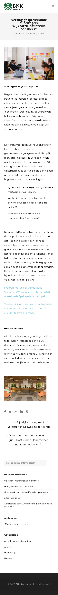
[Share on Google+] (15, 411)
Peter (32, 34)
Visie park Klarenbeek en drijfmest (21, 481)
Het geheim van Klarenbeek (18, 486)
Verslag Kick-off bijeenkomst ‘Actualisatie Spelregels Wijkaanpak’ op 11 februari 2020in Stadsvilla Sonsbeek (28, 308)
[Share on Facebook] (5, 411)
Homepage (10, 552)
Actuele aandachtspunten (17, 541)
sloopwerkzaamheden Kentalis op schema (26, 492)
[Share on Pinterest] (27, 411)
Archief (41, 34)
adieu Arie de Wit (12, 498)
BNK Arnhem (22, 584)
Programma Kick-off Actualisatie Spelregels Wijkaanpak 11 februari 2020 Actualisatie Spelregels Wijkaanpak (27, 292)
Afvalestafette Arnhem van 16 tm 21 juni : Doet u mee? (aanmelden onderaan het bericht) (29, 440)
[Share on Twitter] (10, 411)
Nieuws (8, 558)
